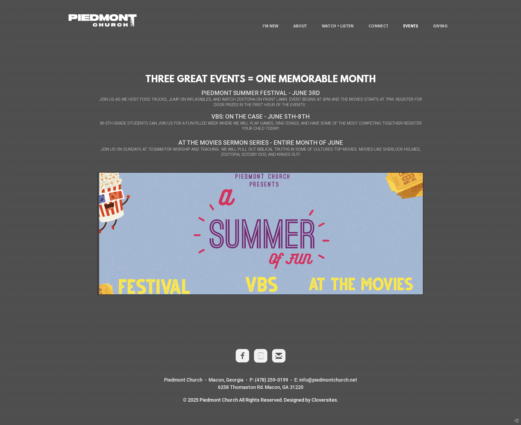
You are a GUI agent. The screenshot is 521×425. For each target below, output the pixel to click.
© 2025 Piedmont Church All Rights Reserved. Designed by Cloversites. (260, 400)
